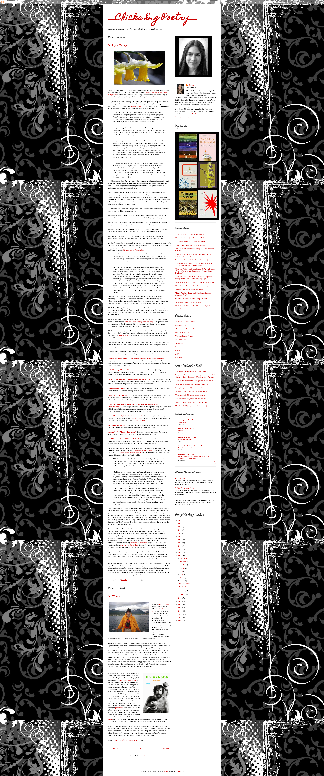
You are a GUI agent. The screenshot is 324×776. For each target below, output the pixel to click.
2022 (180, 530)
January (183, 594)
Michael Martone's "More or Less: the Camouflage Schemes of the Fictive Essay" (137, 358)
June (182, 574)
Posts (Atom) (144, 756)
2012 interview (128, 452)
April (182, 578)
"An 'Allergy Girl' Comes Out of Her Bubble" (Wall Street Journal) (194, 307)
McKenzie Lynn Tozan (186, 454)
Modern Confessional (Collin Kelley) (191, 446)
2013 (180, 598)
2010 (180, 607)
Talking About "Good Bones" (185, 488)
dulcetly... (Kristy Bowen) (187, 437)
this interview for (134, 250)
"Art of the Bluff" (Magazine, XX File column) (191, 406)
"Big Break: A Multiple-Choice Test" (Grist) (190, 241)
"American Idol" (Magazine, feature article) (190, 395)
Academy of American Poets (185, 321)
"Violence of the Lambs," (139, 542)
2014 (180, 555)
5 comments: (134, 580)
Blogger (180, 771)
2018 (180, 543)
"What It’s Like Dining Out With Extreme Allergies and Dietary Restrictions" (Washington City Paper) (194, 277)
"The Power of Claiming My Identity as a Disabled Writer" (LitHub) (195, 249)
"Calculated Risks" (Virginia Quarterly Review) (191, 260)
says (124, 335)
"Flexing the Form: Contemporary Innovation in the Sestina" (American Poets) (193, 255)
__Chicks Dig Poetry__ (152, 18)
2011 (180, 604)
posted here (119, 707)
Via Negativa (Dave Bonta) (187, 420)
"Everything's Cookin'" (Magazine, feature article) (192, 388)
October (183, 565)
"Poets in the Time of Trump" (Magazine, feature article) (194, 380)
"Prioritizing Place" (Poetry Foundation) (189, 289)
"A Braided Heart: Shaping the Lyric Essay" (139, 321)
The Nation (179, 343)
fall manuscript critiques (185, 439)
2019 (180, 539)
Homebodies (182, 422)
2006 (180, 620)
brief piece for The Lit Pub (129, 545)
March (182, 581)
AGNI (177, 354)
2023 (180, 527)
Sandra (191, 85)
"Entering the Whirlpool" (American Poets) (190, 245)
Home (139, 748)
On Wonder (115, 596)
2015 (180, 552)
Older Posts (165, 748)
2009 (180, 611)
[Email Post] (142, 580)
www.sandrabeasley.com (192, 114)
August (182, 568)
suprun (166, 771)
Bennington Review (182, 332)
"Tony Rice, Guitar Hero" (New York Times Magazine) (193, 286)
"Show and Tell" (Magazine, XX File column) (190, 398)
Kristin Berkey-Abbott (186, 428)
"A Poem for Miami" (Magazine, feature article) (191, 391)
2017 (180, 546)
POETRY (178, 350)
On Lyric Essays (117, 45)
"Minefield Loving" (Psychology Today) (189, 302)
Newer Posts (113, 748)
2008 (180, 614)
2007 (180, 617)
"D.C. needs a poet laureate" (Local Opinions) (190, 371)
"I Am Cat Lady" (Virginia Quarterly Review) (190, 234)
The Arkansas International (184, 329)
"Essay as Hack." (140, 420)
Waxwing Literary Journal (184, 336)
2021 (180, 533)
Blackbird (178, 357)
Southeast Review (181, 325)
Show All (215, 462)
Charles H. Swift (163, 604)
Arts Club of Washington (127, 680)
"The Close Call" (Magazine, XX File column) (191, 402)
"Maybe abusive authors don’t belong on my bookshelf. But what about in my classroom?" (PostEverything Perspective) (195, 376)
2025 (180, 520)
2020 (180, 536)
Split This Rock (180, 339)
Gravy (177, 347)
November (183, 561)
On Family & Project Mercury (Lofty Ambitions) (191, 298)
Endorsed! (181, 430)
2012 (180, 601)
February (183, 591)
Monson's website (138, 418)
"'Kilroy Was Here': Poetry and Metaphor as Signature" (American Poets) (193, 294)
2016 (180, 549)
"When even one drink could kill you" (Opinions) (192, 384)
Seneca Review (136, 106)
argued (143, 450)
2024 (180, 523)
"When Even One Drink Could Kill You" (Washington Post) (195, 282)
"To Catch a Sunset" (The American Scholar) (190, 238)
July (181, 571)
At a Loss (178, 498)
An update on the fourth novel (187, 448)
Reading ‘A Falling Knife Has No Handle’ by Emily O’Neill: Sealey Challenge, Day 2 (193, 457)
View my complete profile (184, 117)
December (183, 558)
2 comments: (133, 740)
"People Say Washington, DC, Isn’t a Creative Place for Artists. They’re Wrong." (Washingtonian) (193, 264)
